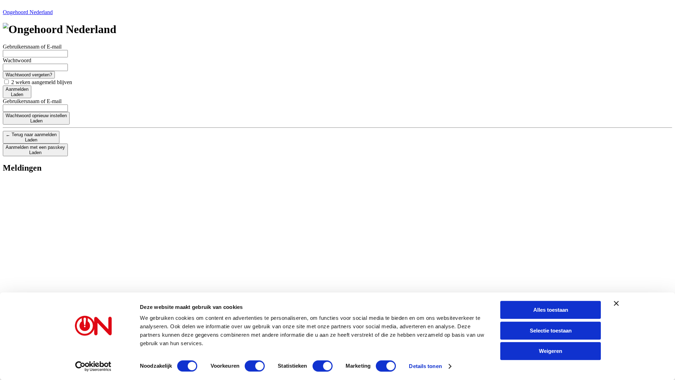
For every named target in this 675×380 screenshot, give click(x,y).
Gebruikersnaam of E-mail (32, 47)
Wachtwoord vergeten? (29, 74)
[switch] (255, 366)
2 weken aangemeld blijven (41, 82)
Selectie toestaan (551, 331)
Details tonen (425, 366)
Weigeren (550, 351)
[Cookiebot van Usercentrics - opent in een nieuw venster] (93, 366)
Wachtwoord (17, 60)
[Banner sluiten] (616, 303)
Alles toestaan (550, 310)
